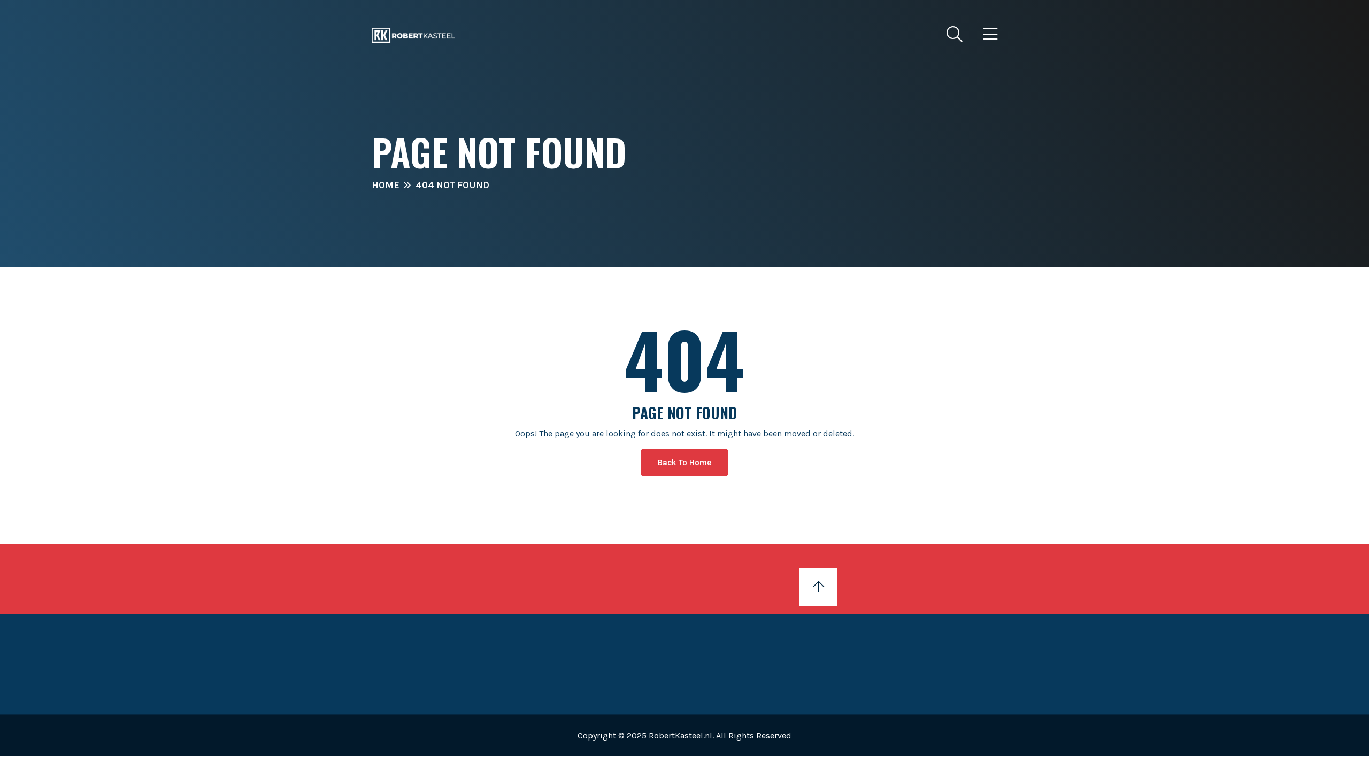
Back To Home (684, 462)
